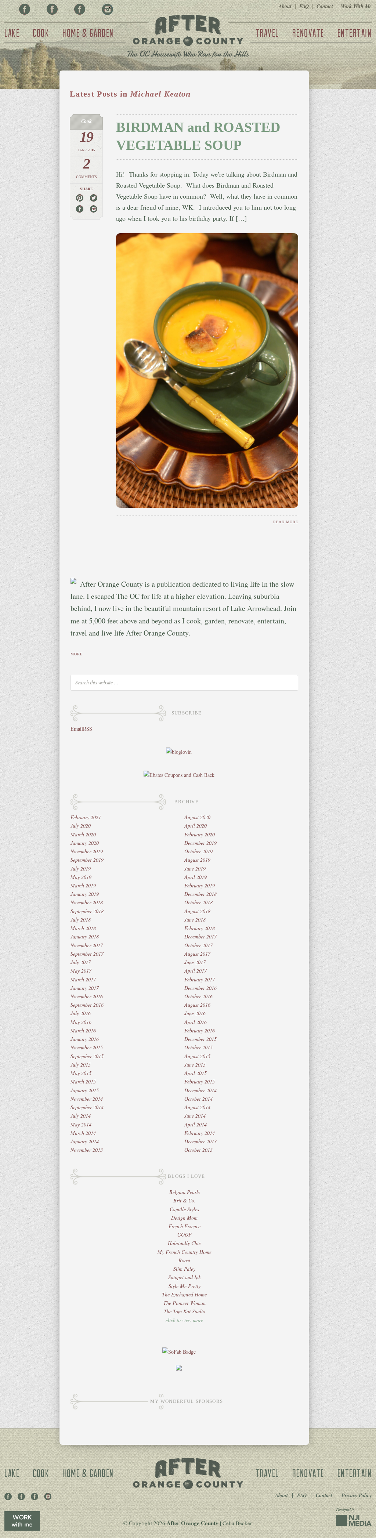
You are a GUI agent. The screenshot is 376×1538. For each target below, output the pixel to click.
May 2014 (80, 1124)
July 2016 (80, 1013)
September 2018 (87, 911)
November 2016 (86, 996)
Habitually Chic (184, 1243)
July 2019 (80, 868)
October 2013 (198, 1149)
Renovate (308, 33)
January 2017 (84, 987)
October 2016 (198, 996)
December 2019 (200, 842)
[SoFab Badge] (179, 1351)
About (285, 6)
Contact (325, 6)
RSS (87, 728)
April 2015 (195, 1073)
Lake (11, 33)
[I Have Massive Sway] (179, 1368)
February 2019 (199, 885)
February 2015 (199, 1081)
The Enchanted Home (184, 1294)
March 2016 (83, 1030)
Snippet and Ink (184, 1277)
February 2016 (199, 1030)
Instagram (107, 9)
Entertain (354, 33)
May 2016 (80, 1021)
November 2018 (86, 902)
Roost (184, 1260)
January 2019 (84, 893)
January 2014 (84, 1141)
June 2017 (195, 962)
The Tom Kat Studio (184, 1311)
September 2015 (87, 1056)
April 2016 (195, 1021)
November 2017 (86, 945)
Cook (41, 33)
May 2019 (80, 876)
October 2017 (198, 945)
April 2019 (195, 876)
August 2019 (197, 859)
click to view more (184, 1320)
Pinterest (52, 9)
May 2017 (80, 970)
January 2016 (84, 1038)
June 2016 (195, 1013)
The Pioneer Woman (184, 1302)
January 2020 (84, 842)
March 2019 (83, 885)
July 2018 (80, 919)
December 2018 (200, 893)
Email (76, 728)
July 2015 (80, 1064)
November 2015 (86, 1047)
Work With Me (356, 6)
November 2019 (86, 851)
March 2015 (83, 1081)
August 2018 (197, 911)
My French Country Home (185, 1251)
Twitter (79, 9)
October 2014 (198, 1098)
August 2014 (197, 1107)
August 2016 (197, 1004)
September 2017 (87, 953)
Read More (285, 522)
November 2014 (86, 1098)
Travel (267, 33)
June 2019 (195, 868)
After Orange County (188, 37)
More (76, 654)
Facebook (24, 9)
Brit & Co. (184, 1200)
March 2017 (83, 979)
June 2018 (195, 919)
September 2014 (87, 1107)
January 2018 (84, 936)
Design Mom (184, 1217)
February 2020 (199, 834)
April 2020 (195, 825)
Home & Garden (88, 33)
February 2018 (199, 927)
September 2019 (87, 859)
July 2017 (80, 962)
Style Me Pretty (184, 1285)
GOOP (184, 1234)
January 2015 (84, 1090)
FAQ (304, 6)
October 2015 (198, 1047)
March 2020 (83, 834)
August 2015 (197, 1056)
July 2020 (80, 825)
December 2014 (200, 1090)
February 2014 (199, 1132)
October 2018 (198, 902)
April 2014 (195, 1124)
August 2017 (197, 953)
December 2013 (200, 1141)
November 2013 (86, 1149)
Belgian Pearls (184, 1191)
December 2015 (200, 1038)
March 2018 (83, 927)
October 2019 (198, 851)
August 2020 (197, 817)
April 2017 (195, 970)
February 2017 (199, 979)
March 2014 (83, 1132)
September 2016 (87, 1004)
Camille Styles (184, 1209)
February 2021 (85, 817)
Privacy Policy (356, 1495)
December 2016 (200, 987)
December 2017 (200, 936)
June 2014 (195, 1115)
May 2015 (80, 1073)
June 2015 (195, 1064)
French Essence (184, 1226)
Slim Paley (184, 1268)
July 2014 (80, 1115)
